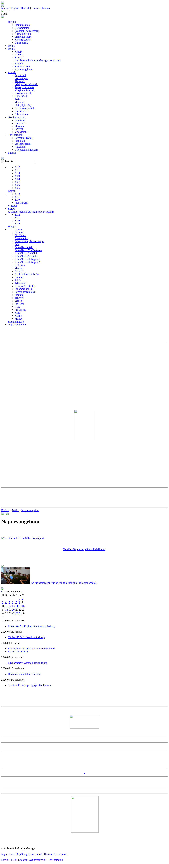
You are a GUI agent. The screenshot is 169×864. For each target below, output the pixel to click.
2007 (17, 181)
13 (13, 606)
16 (23, 606)
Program (19, 294)
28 (16, 613)
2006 (17, 184)
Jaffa (17, 244)
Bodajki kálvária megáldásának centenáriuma (31, 648)
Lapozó (12, 152)
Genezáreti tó (21, 238)
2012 (17, 167)
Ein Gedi (19, 303)
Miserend (19, 102)
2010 (17, 173)
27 (13, 613)
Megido (19, 318)
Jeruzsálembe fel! (24, 247)
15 (20, 606)
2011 (17, 170)
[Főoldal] (2, 5)
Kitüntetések (21, 96)
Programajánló (22, 24)
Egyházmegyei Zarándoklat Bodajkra (27, 662)
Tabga (18, 280)
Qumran (19, 277)
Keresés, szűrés (23, 39)
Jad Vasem (20, 309)
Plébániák (20, 81)
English (15, 8)
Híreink (12, 21)
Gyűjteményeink (16, 117)
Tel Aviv (19, 297)
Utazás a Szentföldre (25, 286)
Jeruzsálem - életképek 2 (27, 262)
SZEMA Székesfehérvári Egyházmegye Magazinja (38, 59)
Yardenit (19, 300)
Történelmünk (15, 134)
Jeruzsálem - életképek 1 (27, 259)
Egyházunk (20, 75)
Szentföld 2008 (22, 66)
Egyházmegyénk (23, 137)
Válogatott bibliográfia (26, 149)
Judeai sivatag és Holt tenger (29, 241)
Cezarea (19, 232)
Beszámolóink (22, 27)
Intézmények (21, 78)
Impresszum (7, 854)
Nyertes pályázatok (24, 108)
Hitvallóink (20, 146)
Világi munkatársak (25, 90)
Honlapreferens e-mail (55, 854)
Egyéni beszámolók (25, 291)
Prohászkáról (21, 202)
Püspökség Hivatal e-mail (29, 854)
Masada (19, 268)
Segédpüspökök (23, 143)
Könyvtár (19, 123)
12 (10, 606)
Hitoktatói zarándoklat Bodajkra (24, 674)
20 (13, 609)
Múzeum (19, 126)
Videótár (19, 54)
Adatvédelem (21, 114)
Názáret (19, 271)
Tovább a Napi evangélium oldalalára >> (84, 549)
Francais (35, 8)
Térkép (18, 99)
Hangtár (19, 63)
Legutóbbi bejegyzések (27, 30)
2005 (17, 187)
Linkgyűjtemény (23, 105)
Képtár (18, 51)
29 (20, 613)
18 (6, 609)
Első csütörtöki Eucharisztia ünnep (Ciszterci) (31, 626)
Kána (17, 312)
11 (6, 606)
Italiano (46, 8)
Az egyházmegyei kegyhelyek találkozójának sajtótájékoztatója (64, 582)
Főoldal (5, 510)
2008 (17, 179)
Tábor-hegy (21, 283)
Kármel (18, 315)
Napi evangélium (23, 69)
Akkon (18, 229)
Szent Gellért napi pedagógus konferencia (29, 685)
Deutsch (25, 8)
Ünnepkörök (21, 42)
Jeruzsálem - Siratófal (26, 253)
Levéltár (19, 128)
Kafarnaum (20, 265)
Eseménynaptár (23, 36)
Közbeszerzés (22, 111)
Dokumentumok (23, 93)
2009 (17, 176)
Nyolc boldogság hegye (27, 274)
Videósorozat (21, 131)
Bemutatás (20, 120)
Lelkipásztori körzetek (26, 84)
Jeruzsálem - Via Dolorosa (28, 250)
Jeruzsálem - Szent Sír (26, 256)
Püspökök (20, 140)
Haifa (17, 306)
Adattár (12, 72)
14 (16, 606)
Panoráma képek (23, 289)
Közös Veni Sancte (18, 651)
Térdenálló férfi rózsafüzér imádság (26, 637)
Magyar (5, 8)
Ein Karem (20, 235)
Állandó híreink (23, 33)
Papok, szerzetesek (24, 87)
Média (11, 45)
